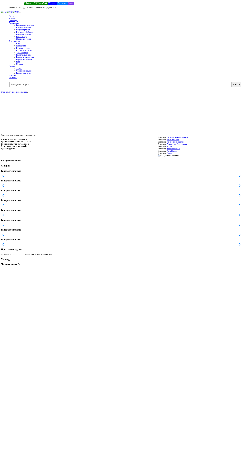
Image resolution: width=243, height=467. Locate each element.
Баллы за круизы (23, 73)
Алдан (169, 146)
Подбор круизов (23, 30)
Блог (18, 43)
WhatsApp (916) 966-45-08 (35, 3)
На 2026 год (21, 37)
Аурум (170, 153)
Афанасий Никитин (175, 142)
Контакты (13, 78)
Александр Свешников (177, 144)
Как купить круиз (24, 50)
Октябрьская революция (177, 137)
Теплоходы (13, 21)
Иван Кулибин (173, 139)
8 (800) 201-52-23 (16, 3)
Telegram (52, 3)
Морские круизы (23, 39)
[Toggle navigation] (20, 12)
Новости (12, 75)
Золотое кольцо (173, 149)
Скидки (12, 66)
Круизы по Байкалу (24, 32)
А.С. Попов (172, 151)
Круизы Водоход (23, 27)
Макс (70, 3)
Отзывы (19, 64)
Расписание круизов (25, 25)
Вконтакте (62, 3)
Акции (19, 68)
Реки (18, 62)
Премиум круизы (23, 34)
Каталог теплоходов (25, 48)
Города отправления (25, 57)
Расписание (14, 23)
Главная (12, 16)
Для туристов (14, 41)
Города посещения (24, 59)
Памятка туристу (23, 55)
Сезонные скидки (24, 71)
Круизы (12, 18)
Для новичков (22, 52)
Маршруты (21, 46)
